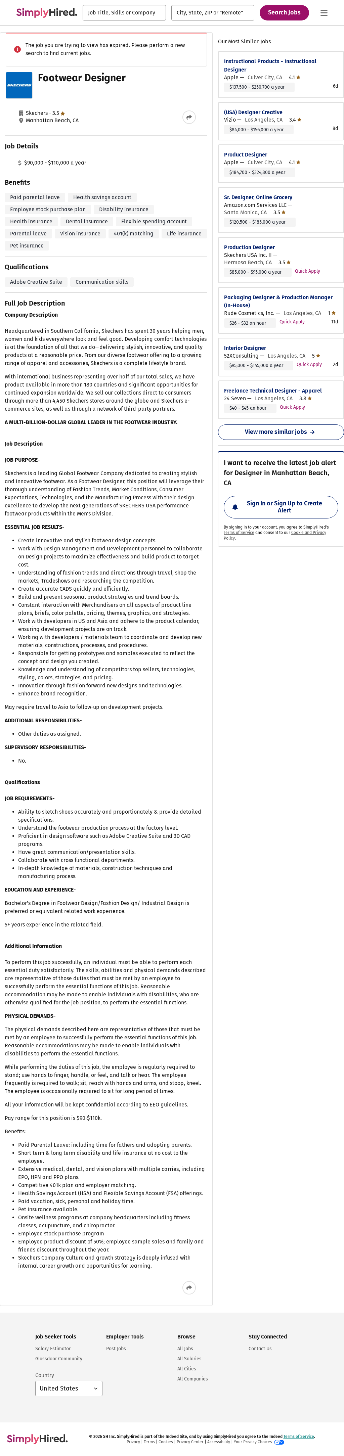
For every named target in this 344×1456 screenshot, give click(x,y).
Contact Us (260, 1349)
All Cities (186, 1369)
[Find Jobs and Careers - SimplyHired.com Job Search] (46, 13)
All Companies (192, 1379)
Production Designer (249, 247)
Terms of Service (239, 532)
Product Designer (245, 154)
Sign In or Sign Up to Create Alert (284, 507)
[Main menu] (324, 13)
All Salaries (189, 1359)
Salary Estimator (53, 1349)
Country (44, 1375)
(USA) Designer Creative (253, 112)
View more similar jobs (276, 432)
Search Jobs (284, 12)
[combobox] (124, 12)
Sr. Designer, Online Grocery (258, 197)
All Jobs (185, 1349)
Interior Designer (245, 348)
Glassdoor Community (58, 1359)
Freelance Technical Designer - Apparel (273, 391)
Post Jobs (116, 1349)
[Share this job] (189, 117)
